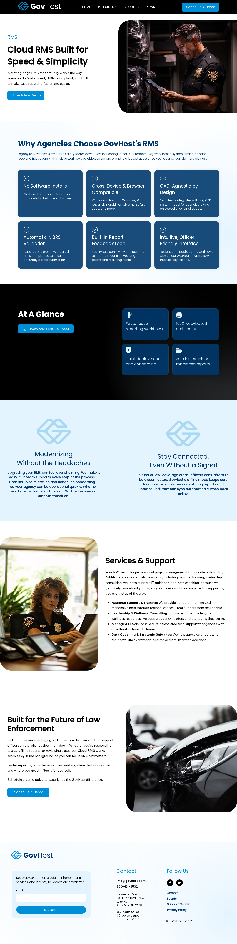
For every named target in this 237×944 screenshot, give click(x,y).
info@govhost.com (131, 881)
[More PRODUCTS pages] (116, 7)
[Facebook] (170, 882)
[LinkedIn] (179, 882)
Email (20, 890)
